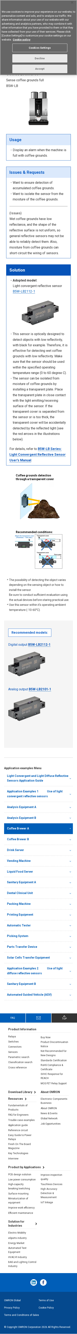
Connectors (15, 1046)
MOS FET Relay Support (54, 1083)
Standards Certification (54, 1060)
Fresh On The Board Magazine (19, 1146)
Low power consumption (22, 1179)
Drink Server (15, 850)
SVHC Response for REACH (52, 1076)
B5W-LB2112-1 (24, 291)
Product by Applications (24, 1167)
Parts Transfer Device (22, 946)
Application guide (18, 1125)
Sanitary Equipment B (21, 983)
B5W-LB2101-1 (40, 689)
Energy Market (16, 1243)
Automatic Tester (19, 925)
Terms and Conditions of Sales (21, 1315)
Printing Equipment (20, 914)
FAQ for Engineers (18, 1114)
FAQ (12, 1017)
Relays (12, 1036)
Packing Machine (19, 903)
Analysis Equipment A (21, 807)
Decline (40, 58)
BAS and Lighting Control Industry (22, 1264)
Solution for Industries (16, 1223)
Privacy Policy (12, 1307)
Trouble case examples (21, 1120)
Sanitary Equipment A (21, 882)
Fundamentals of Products (18, 1107)
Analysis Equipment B (21, 817)
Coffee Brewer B (18, 839)
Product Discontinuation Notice (54, 1044)
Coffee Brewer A (18, 828)
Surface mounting (18, 1193)
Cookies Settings (40, 47)
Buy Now (46, 1037)
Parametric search (18, 1057)
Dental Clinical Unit (20, 893)
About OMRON (49, 1108)
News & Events (49, 1113)
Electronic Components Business (54, 1101)
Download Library (20, 1092)
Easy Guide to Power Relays (19, 1137)
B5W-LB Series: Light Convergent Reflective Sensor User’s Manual (37, 454)
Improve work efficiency (21, 1207)
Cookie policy (21, 39)
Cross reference (17, 1067)
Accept (40, 68)
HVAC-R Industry (17, 1257)
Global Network (49, 1118)
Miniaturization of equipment (18, 1200)
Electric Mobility (17, 1232)
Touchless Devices (51, 1184)
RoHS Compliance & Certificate (52, 1067)
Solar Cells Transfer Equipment (28, 957)
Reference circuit (18, 1130)
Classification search (20, 1062)
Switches (13, 1041)
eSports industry (17, 1238)
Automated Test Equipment (17, 1250)
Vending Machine (19, 860)
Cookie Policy (46, 1307)
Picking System (17, 936)
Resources (15, 1098)
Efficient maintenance (20, 1213)
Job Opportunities (51, 1123)
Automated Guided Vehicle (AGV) (29, 994)
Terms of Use (46, 1300)
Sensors (13, 1052)
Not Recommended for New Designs (54, 1053)
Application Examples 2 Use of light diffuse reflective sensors (35, 971)
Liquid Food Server (20, 871)
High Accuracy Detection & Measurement (49, 1193)
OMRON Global (12, 1300)
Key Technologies (18, 1153)
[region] (38, 37)
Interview (13, 1158)
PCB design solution (19, 1174)
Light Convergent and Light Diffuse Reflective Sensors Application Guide (37, 778)
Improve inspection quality (51, 1176)
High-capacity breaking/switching (19, 1186)
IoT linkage (47, 1202)
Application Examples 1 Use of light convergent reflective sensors (35, 794)
